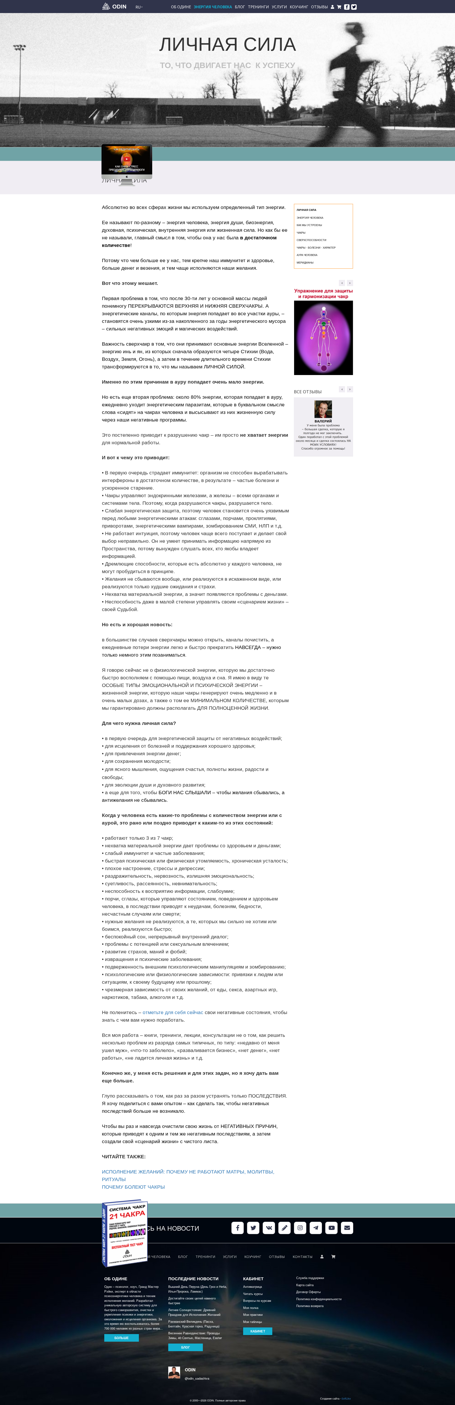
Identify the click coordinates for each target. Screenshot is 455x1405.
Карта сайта (305, 1285)
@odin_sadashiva (193, 1378)
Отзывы (319, 7)
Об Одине (181, 7)
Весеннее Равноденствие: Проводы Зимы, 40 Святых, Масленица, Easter (195, 1335)
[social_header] (347, 7)
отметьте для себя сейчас (173, 1012)
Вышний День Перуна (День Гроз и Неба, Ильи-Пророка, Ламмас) (197, 1289)
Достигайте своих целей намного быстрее (192, 1300)
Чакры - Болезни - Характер (316, 247)
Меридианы (305, 262)
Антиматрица (252, 1286)
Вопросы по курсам (257, 1300)
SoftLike (346, 1398)
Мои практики (253, 1314)
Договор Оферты (308, 1291)
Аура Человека (307, 255)
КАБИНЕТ (257, 1331)
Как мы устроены (309, 225)
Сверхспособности (311, 240)
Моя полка (250, 1307)
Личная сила (306, 210)
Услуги (279, 7)
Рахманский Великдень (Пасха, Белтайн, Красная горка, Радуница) (193, 1323)
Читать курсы (253, 1293)
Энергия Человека (213, 7)
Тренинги (258, 7)
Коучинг (299, 7)
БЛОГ (240, 7)
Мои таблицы (252, 1321)
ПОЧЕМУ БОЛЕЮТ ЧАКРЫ (133, 1187)
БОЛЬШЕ (121, 1337)
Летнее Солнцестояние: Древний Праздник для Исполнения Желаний (194, 1312)
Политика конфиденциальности (318, 1299)
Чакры (301, 232)
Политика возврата (309, 1305)
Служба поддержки (310, 1277)
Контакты (303, 1256)
